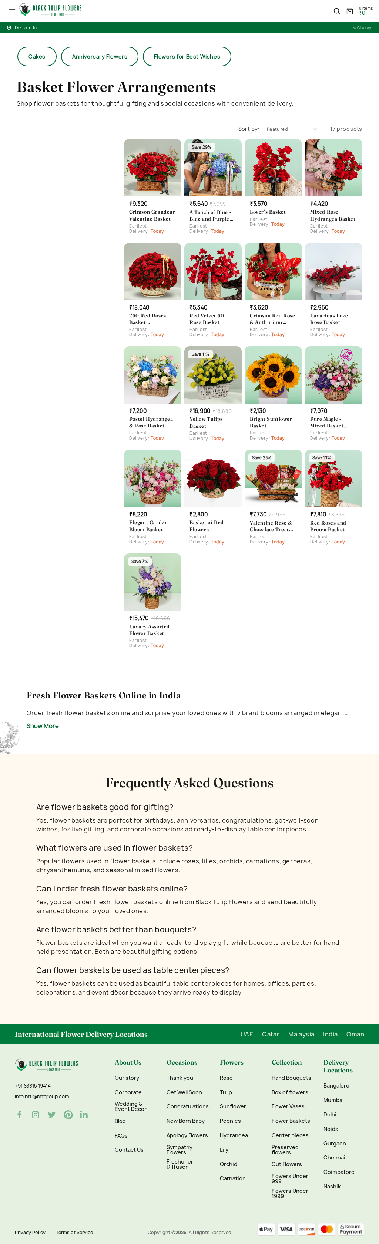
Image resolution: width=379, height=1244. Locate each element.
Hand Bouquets (291, 1078)
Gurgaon (334, 1143)
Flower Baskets (291, 1121)
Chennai (334, 1157)
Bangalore (336, 1085)
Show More (43, 726)
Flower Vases (288, 1106)
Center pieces (290, 1135)
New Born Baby (186, 1121)
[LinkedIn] (84, 1114)
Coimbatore (339, 1172)
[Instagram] (35, 1114)
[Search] (336, 11)
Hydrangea (234, 1135)
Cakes (37, 56)
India (330, 1034)
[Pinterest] (68, 1114)
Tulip (226, 1092)
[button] (12, 11)
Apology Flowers (187, 1135)
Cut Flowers (287, 1164)
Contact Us (129, 1149)
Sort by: (248, 128)
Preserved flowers (285, 1150)
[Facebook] (19, 1114)
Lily (224, 1149)
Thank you (180, 1078)
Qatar (270, 1034)
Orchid (228, 1164)
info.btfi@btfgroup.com (42, 1096)
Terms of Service (74, 1232)
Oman (355, 1034)
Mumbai (333, 1100)
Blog (120, 1121)
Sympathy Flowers (179, 1150)
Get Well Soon (184, 1092)
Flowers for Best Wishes (187, 56)
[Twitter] (51, 1114)
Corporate (128, 1092)
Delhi (329, 1114)
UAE (247, 1034)
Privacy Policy (30, 1232)
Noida (330, 1129)
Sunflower (233, 1106)
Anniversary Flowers (99, 56)
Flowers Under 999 (290, 1179)
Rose (226, 1078)
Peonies (230, 1121)
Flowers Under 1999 (290, 1193)
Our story (127, 1078)
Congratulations (188, 1106)
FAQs (121, 1135)
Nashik (332, 1186)
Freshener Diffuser (180, 1164)
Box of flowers (290, 1092)
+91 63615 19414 (33, 1085)
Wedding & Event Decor (131, 1106)
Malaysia (301, 1034)
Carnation (233, 1178)
